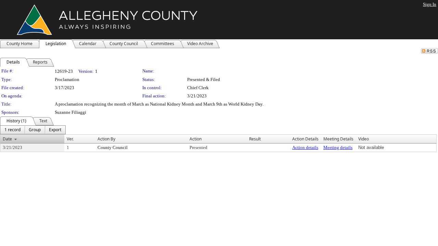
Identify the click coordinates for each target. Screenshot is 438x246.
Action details (305, 147)
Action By (106, 139)
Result (255, 139)
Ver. (70, 139)
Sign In (429, 4)
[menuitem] (12, 130)
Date (7, 139)
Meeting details (337, 147)
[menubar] (33, 129)
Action (196, 139)
